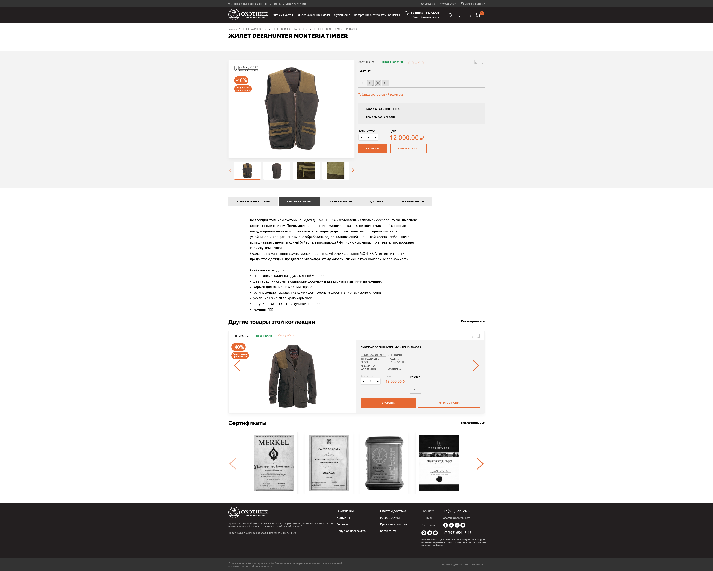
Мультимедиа (342, 15)
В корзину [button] (388, 402)
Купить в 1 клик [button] (449, 402)
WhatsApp (423, 532)
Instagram (457, 525)
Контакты (394, 15)
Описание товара (299, 201)
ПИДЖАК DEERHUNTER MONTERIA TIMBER (391, 347)
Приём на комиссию (394, 524)
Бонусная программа (351, 531)
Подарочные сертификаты (370, 15)
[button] (475, 62)
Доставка (376, 201)
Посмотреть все (473, 322)
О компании (345, 511)
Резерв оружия (390, 517)
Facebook (445, 525)
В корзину (373, 148)
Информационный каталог (314, 15)
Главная (232, 29)
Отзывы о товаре (340, 201)
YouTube (462, 525)
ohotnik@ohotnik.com (456, 518)
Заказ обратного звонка (426, 17)
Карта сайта (388, 531)
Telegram (429, 532)
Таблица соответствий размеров (381, 94)
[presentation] (230, 170)
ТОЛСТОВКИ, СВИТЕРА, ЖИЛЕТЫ (290, 29)
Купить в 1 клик (408, 148)
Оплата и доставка (393, 511)
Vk (451, 525)
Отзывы (342, 524)
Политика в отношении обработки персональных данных (262, 532)
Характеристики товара (253, 201)
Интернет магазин (283, 15)
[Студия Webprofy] (478, 564)
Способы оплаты (412, 201)
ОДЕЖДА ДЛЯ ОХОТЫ (254, 29)
